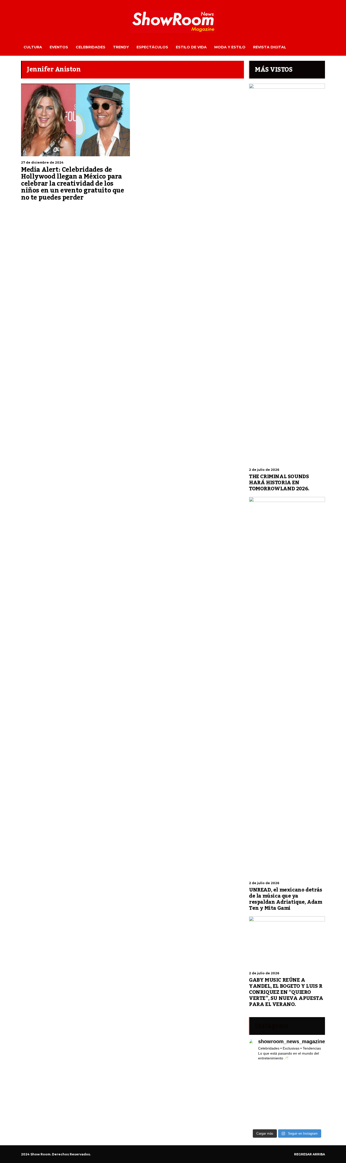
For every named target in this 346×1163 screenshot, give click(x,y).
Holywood (28, 208)
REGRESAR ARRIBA (309, 1154)
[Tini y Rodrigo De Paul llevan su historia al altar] (296, 1096)
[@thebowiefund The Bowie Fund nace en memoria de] (296, 1072)
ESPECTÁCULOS (152, 47)
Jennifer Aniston (80, 208)
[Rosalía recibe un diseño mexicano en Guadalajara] (257, 1084)
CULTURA (33, 47)
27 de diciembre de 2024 (42, 162)
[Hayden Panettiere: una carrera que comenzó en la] (296, 1084)
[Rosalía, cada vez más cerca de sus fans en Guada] (257, 1072)
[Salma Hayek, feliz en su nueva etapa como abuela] (277, 1084)
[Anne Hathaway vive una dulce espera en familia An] (316, 1096)
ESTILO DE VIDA (191, 47)
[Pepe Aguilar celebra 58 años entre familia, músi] (296, 1120)
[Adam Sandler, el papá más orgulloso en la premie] (277, 1120)
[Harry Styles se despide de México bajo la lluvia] (257, 1108)
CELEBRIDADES (90, 47)
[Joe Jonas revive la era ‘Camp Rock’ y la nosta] (277, 1096)
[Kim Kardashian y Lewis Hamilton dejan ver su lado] (316, 1120)
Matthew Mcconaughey (109, 208)
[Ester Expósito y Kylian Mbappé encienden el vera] (277, 1108)
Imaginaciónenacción (51, 208)
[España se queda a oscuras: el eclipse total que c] (316, 1084)
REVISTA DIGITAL (269, 47)
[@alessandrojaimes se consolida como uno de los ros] (316, 1072)
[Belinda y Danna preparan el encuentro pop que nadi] (316, 1108)
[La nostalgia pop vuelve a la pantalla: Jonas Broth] (257, 1120)
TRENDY (121, 47)
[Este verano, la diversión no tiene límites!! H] (277, 1072)
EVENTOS (59, 47)
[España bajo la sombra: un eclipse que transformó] (257, 1096)
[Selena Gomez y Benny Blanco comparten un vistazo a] (296, 1108)
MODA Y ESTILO (229, 47)
